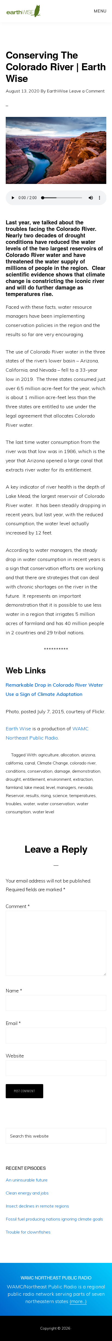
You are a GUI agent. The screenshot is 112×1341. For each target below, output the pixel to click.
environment (59, 779)
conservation (39, 771)
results (32, 795)
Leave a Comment (87, 91)
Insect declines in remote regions (37, 1206)
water (29, 803)
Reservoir (15, 795)
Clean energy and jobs (27, 1193)
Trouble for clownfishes (28, 1232)
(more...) (78, 1301)
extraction (83, 779)
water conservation (56, 803)
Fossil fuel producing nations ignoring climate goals (54, 1219)
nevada (85, 787)
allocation (70, 754)
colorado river (83, 763)
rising (46, 795)
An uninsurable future (27, 1180)
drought (13, 779)
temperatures (82, 795)
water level (43, 811)
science (60, 795)
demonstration (86, 771)
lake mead (34, 787)
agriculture (48, 754)
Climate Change (52, 763)
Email (13, 1023)
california (14, 763)
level (50, 787)
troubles (13, 803)
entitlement (34, 779)
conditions (16, 771)
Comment (18, 906)
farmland (14, 787)
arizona (88, 754)
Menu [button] (100, 11)
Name (14, 990)
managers (66, 787)
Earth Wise (23, 11)
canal (30, 763)
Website (15, 1056)
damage (62, 771)
